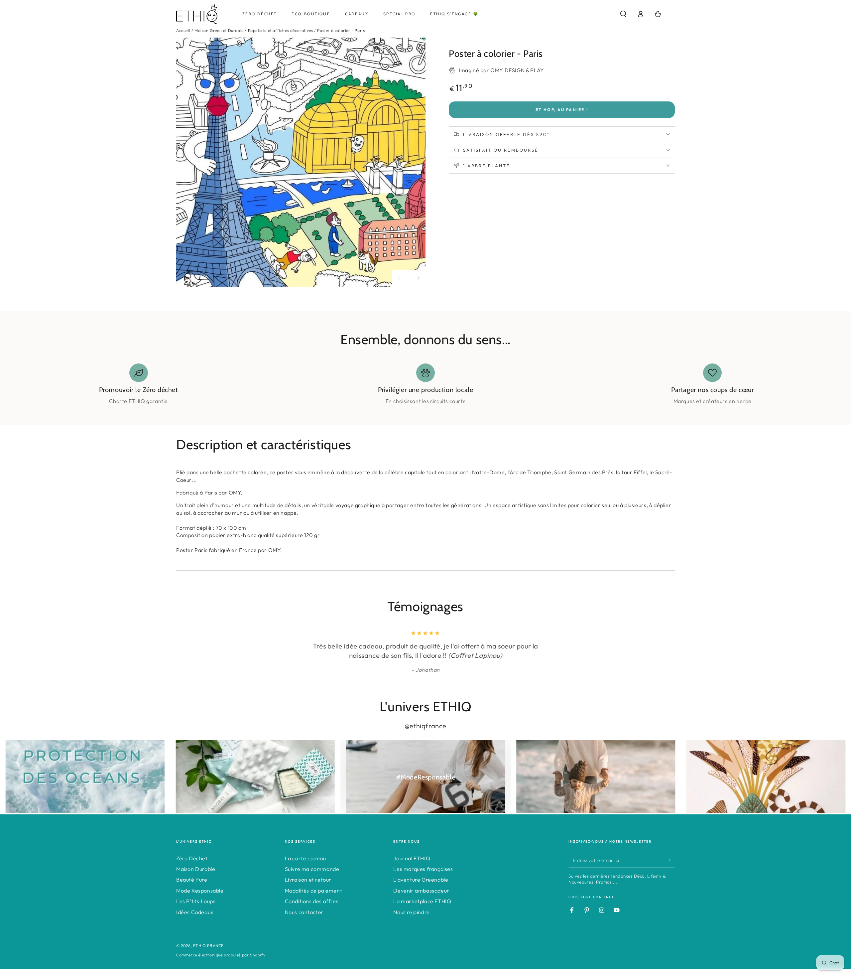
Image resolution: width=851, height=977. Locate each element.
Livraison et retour (308, 879)
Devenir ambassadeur (421, 890)
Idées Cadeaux (194, 912)
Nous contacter (304, 912)
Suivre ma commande (312, 869)
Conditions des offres (312, 901)
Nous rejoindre (411, 912)
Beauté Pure (191, 879)
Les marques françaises (423, 869)
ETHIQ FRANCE (208, 945)
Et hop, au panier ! (562, 109)
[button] (623, 14)
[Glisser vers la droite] (417, 278)
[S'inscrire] (671, 860)
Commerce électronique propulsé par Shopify (220, 954)
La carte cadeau (305, 858)
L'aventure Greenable (420, 879)
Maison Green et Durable (219, 30)
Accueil (183, 30)
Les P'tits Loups (196, 901)
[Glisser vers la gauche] (400, 278)
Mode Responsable (200, 890)
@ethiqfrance (425, 726)
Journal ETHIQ (411, 858)
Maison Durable (195, 869)
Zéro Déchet (192, 858)
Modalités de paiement (313, 890)
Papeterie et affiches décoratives (280, 30)
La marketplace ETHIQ (422, 901)
